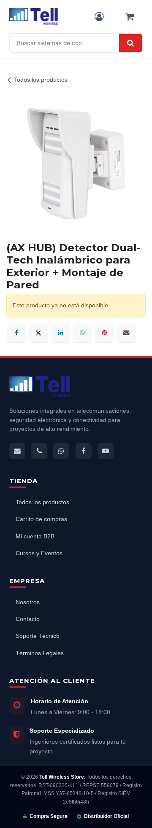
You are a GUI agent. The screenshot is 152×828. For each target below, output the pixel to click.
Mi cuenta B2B (35, 536)
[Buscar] (130, 43)
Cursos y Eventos (39, 553)
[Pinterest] (104, 333)
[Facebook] (17, 333)
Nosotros (28, 602)
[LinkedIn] (61, 333)
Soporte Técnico (38, 636)
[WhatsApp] (82, 333)
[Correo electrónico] (126, 333)
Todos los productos (41, 80)
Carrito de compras (41, 519)
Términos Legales (40, 653)
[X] (39, 333)
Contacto (28, 619)
